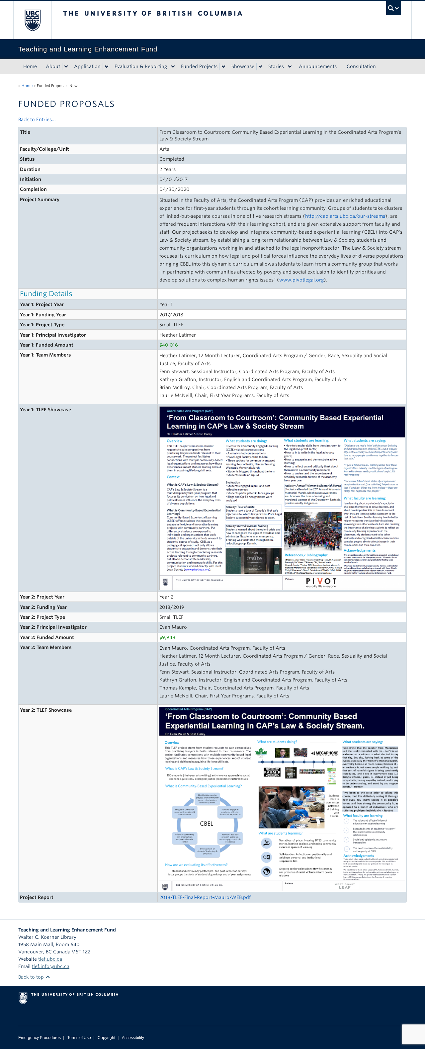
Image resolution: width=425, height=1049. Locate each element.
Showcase (242, 66)
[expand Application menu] (107, 66)
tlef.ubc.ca (50, 959)
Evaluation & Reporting (141, 66)
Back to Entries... (37, 119)
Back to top (31, 977)
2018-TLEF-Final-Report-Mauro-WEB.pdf (205, 897)
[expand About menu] (66, 66)
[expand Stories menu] (290, 66)
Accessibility (133, 1037)
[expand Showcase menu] (260, 66)
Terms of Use (79, 1037)
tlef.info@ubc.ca (50, 966)
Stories (276, 66)
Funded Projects (199, 66)
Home (30, 66)
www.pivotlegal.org (301, 279)
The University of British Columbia (32, 20)
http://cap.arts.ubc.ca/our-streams (345, 216)
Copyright (106, 1037)
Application (87, 66)
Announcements (318, 66)
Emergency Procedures (39, 1037)
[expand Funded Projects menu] (223, 66)
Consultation (361, 66)
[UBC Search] (393, 8)
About (53, 66)
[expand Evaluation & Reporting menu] (173, 66)
